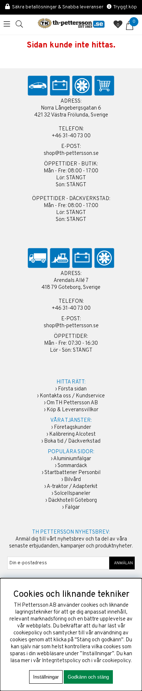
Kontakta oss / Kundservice (72, 396)
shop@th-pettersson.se (71, 153)
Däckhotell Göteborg (72, 500)
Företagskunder (72, 427)
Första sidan (72, 389)
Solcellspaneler (72, 493)
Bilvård (72, 479)
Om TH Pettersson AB (72, 403)
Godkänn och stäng (88, 677)
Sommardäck (72, 465)
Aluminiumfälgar (72, 458)
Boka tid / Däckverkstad (72, 441)
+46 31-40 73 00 (71, 136)
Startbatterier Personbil (72, 472)
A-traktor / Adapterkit (72, 486)
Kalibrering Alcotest (72, 434)
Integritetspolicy (61, 660)
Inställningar (46, 677)
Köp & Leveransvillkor (72, 409)
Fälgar (72, 507)
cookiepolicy (116, 660)
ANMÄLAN (122, 563)
